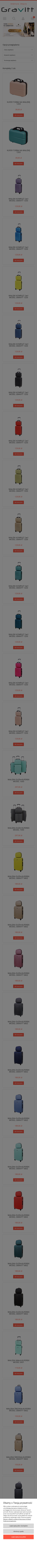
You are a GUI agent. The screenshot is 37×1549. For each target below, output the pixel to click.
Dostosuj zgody (18, 1531)
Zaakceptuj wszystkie (18, 1537)
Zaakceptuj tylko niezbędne (18, 1526)
